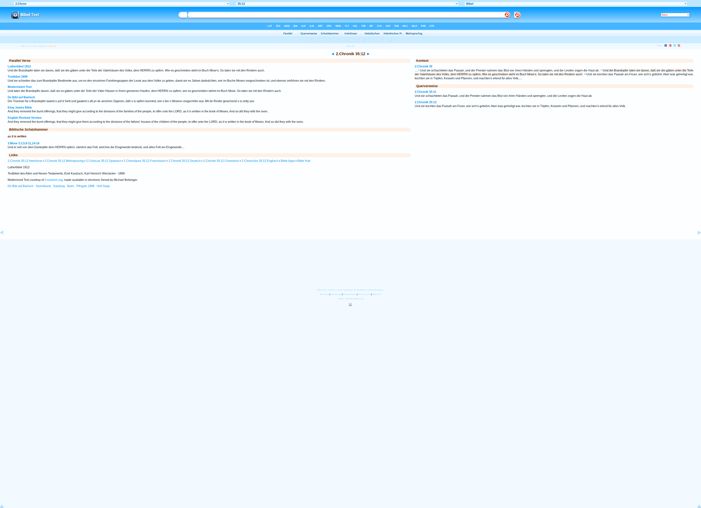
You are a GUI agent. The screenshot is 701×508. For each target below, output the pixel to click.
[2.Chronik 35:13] (696, 240)
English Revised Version (25, 117)
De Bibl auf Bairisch (21, 97)
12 (601, 70)
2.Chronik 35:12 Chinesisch (221, 160)
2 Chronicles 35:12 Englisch (260, 160)
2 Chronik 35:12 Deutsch (184, 160)
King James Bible (20, 107)
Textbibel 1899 (18, 76)
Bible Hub (303, 160)
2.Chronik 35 (423, 66)
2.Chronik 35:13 (425, 102)
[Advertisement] (350, 217)
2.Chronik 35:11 (425, 91)
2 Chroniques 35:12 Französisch (145, 160)
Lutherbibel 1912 (19, 66)
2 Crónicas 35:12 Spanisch (103, 160)
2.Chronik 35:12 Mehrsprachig (64, 160)
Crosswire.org (54, 179)
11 (419, 70)
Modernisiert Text (20, 86)
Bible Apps (288, 160)
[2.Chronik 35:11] (4, 240)
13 (585, 74)
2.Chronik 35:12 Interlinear (25, 160)
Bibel (23, 46)
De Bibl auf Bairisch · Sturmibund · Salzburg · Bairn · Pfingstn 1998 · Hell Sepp (59, 186)
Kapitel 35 (42, 46)
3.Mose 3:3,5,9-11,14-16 (23, 143)
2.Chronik (31, 46)
